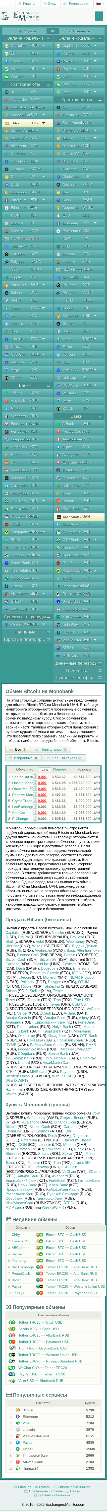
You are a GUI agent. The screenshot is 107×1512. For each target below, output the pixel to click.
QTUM (15, 269)
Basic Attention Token (27, 107)
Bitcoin (17, 123)
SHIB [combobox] (35, 285)
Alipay (15, 408)
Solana (16, 293)
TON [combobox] (34, 323)
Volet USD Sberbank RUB (40, 1381)
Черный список (66, 758)
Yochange (19, 1261)
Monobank (19, 478)
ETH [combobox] (34, 200)
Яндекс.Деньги (84, 946)
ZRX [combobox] (34, 91)
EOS (66, 215)
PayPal (68, 61)
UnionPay (70, 625)
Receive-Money (24, 795)
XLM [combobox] (34, 300)
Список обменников (73, 1487)
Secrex (17, 1254)
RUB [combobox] (34, 45)
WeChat (17, 77)
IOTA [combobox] (86, 246)
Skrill (9, 941)
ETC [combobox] (34, 207)
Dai (13, 177)
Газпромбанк (21, 439)
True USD (18, 339)
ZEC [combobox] (34, 377)
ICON (15, 215)
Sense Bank (20, 563)
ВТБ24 (15, 601)
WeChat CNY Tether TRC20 (42, 1368)
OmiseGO (18, 246)
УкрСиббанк (20, 578)
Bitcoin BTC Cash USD (65, 1235)
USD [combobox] (34, 53)
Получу (59, 769)
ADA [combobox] (34, 153)
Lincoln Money (23, 783)
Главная (29, 3)
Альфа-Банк (20, 400)
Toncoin (16, 323)
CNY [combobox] (34, 76)
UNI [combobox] (34, 346)
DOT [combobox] (34, 254)
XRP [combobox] (34, 277)
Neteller (58, 932)
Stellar (15, 300)
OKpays (18, 1293)
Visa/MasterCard (23, 594)
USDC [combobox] (35, 354)
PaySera (69, 69)
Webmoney (75, 941)
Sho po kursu (22, 777)
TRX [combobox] (34, 331)
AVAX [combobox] (35, 99)
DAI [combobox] (33, 176)
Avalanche (18, 99)
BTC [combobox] (34, 123)
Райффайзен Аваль (26, 532)
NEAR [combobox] (35, 238)
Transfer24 (20, 1241)
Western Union (17, 1076)
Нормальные (53, 749)
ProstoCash (21, 1273)
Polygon (17, 262)
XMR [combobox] (34, 231)
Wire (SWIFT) (21, 624)
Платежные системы (45, 1491)
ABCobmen (21, 1248)
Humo (15, 455)
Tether (15, 308)
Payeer (16, 61)
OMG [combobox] (35, 246)
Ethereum (18, 200)
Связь (74, 1491)
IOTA (66, 246)
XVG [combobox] (34, 370)
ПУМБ (15, 524)
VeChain (17, 362)
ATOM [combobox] (36, 169)
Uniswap (17, 347)
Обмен (44, 1487)
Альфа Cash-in (74, 431)
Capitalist (17, 46)
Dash (14, 184)
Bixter (16, 1280)
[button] (35, 776)
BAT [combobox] (34, 107)
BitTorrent (18, 146)
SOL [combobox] (34, 292)
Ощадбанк (19, 493)
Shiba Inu (18, 285)
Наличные (14, 1089)
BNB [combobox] (34, 115)
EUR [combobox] (86, 69)
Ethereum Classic (24, 208)
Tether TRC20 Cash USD (39, 1322)
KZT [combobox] (34, 423)
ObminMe (20, 789)
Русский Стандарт (25, 555)
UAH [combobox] (34, 393)
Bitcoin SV (18, 138)
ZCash (15, 378)
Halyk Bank (19, 447)
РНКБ (15, 540)
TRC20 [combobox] (36, 308)
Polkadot (17, 254)
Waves (11, 1094)
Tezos (15, 316)
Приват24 (18, 509)
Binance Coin (21, 115)
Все (19, 749)
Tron (14, 331)
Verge (15, 370)
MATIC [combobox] (36, 261)
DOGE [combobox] (36, 192)
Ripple (15, 277)
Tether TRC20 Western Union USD (75, 1286)
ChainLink (18, 161)
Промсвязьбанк (23, 516)
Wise (66, 92)
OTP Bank (18, 501)
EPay (14, 53)
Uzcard (16, 586)
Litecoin (16, 223)
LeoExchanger (23, 807)
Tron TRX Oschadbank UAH (42, 1348)
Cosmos (17, 169)
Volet (14, 69)
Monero (16, 231)
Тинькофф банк (23, 570)
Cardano (17, 154)
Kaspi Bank (19, 470)
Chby (16, 1235)
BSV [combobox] (34, 138)
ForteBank (18, 431)
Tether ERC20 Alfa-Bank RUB (71, 1267)
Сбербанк (26, 1053)
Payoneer (68, 1071)
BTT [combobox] (34, 146)
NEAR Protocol (22, 238)
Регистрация (78, 3)
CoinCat (18, 813)
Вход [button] (51, 3)
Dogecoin (18, 192)
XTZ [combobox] (34, 316)
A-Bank (16, 393)
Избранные (25, 758)
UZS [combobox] (34, 454)
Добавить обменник (53, 1495)
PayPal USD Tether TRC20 (41, 1374)
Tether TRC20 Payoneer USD (71, 1293)
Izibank (16, 462)
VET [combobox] (34, 362)
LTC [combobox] (34, 223)
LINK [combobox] (34, 161)
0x (12, 92)
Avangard (18, 416)
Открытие (18, 485)
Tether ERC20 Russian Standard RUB (49, 1361)
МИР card (18, 609)
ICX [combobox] (33, 215)
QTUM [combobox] (36, 269)
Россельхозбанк (23, 547)
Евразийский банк (25, 424)
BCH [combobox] (34, 130)
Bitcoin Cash (20, 130)
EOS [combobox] (86, 215)
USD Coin (18, 354)
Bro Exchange (23, 1267)
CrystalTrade (22, 801)
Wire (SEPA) (62, 1076)
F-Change (20, 819)
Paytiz (16, 1286)
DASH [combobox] (35, 184)
